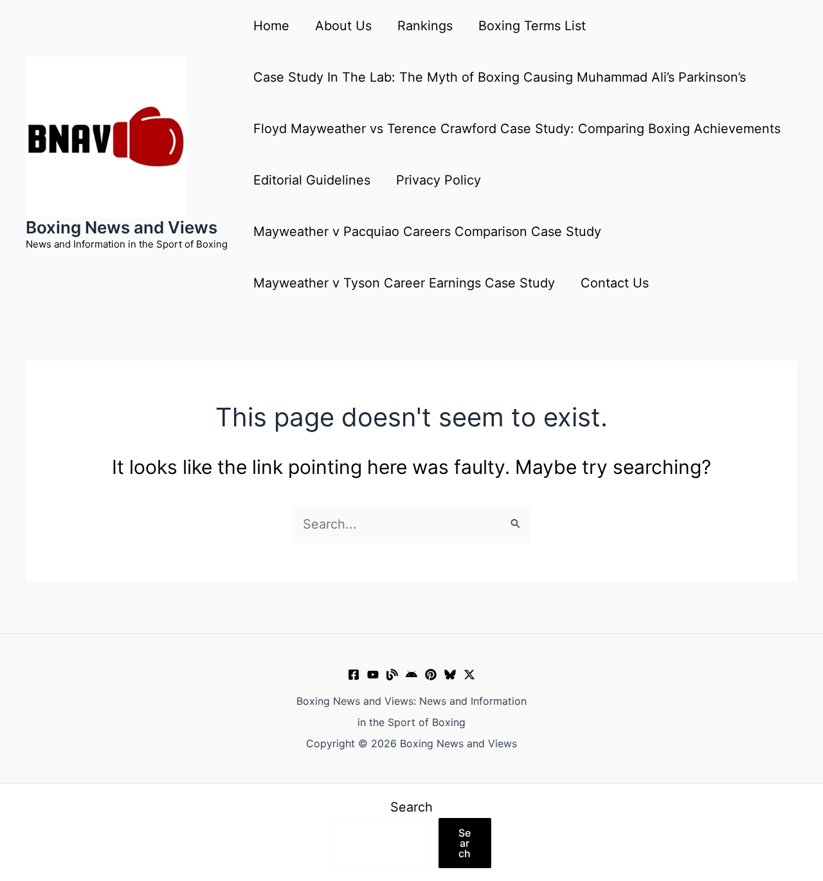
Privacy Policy (438, 180)
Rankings (425, 25)
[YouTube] (373, 674)
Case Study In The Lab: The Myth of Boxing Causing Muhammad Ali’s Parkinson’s (499, 77)
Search (411, 807)
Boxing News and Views (121, 227)
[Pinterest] (431, 674)
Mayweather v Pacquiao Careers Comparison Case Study (427, 231)
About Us (343, 25)
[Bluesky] (450, 674)
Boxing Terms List (532, 25)
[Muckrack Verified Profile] (392, 674)
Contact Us (615, 283)
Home (271, 25)
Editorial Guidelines (311, 180)
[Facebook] (353, 674)
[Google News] (411, 674)
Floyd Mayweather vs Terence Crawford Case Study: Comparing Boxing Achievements (517, 128)
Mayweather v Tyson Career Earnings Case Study (404, 283)
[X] (469, 674)
